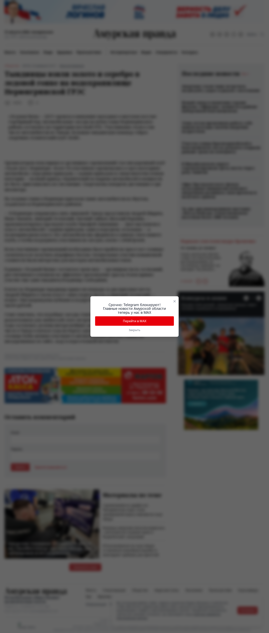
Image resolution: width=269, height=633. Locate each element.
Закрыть (134, 330)
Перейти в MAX (134, 321)
